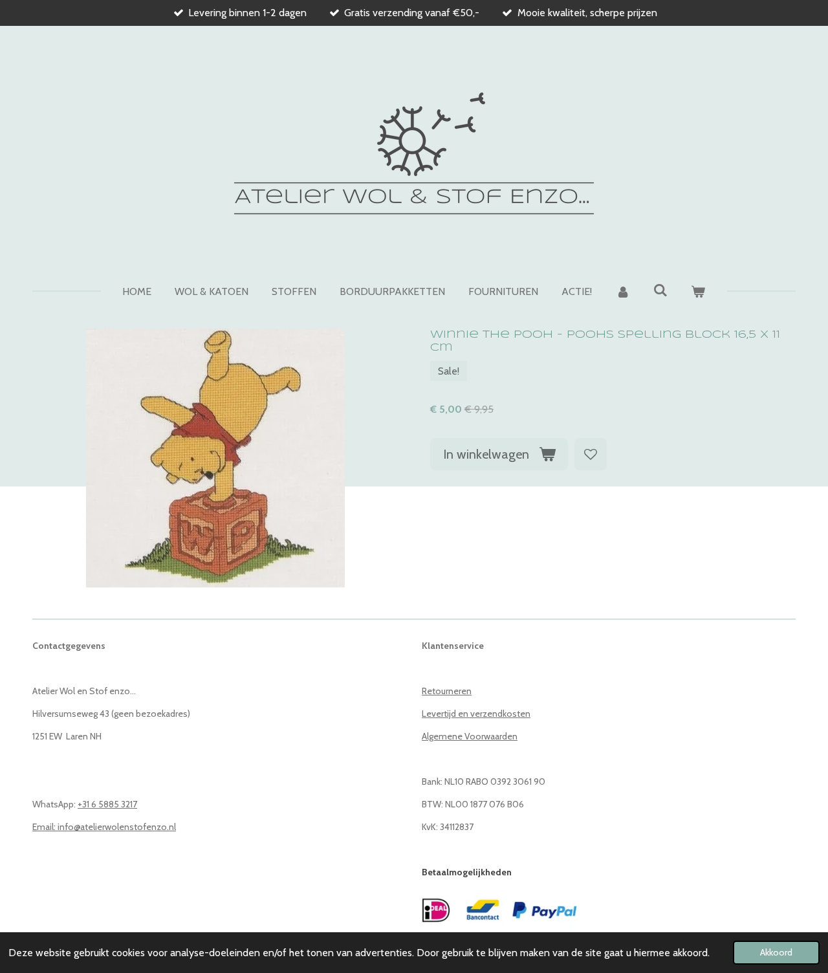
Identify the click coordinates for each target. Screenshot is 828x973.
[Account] (622, 292)
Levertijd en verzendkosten (476, 713)
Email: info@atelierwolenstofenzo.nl (104, 827)
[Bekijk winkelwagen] (698, 292)
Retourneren (447, 691)
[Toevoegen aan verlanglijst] (590, 454)
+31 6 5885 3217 (107, 804)
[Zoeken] (660, 290)
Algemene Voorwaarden (470, 736)
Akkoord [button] (776, 952)
